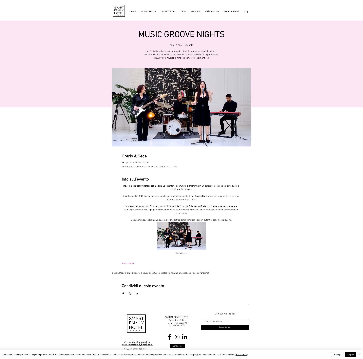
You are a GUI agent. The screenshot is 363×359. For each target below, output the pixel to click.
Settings (337, 354)
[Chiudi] (359, 354)
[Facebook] (170, 337)
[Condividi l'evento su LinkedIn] (137, 294)
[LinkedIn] (185, 337)
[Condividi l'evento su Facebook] (123, 294)
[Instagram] (177, 337)
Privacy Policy (242, 354)
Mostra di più (128, 263)
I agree (350, 354)
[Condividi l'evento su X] (130, 294)
